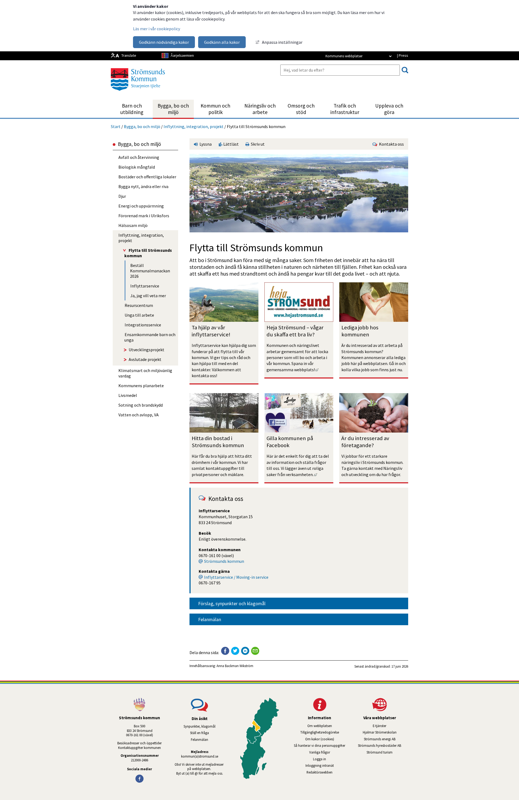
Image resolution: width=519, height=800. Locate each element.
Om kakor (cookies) (319, 739)
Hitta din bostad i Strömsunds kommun (218, 442)
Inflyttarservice (144, 286)
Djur (122, 196)
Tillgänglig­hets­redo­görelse (319, 732)
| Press (402, 55)
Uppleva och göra (389, 108)
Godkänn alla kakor (222, 42)
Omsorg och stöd (301, 108)
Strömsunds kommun (224, 561)
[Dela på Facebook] (225, 651)
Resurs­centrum (139, 305)
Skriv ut (257, 144)
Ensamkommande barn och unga (149, 337)
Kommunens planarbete (141, 385)
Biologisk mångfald (136, 167)
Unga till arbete (139, 315)
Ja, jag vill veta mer (148, 295)
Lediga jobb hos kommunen (360, 331)
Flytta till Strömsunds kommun (148, 252)
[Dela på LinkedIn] (245, 651)
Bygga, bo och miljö (173, 108)
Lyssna (205, 144)
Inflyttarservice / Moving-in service (236, 577)
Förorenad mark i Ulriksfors (143, 215)
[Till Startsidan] (138, 92)
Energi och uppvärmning (141, 206)
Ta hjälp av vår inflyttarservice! (211, 331)
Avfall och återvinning (138, 157)
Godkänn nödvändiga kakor (164, 42)
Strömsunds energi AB (386, 739)
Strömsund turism (387, 752)
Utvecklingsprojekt (146, 349)
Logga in (319, 759)
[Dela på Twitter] (235, 651)
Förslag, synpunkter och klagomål (231, 604)
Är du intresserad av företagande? (365, 442)
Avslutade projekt (145, 359)
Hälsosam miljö (133, 225)
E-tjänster (390, 726)
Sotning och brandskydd (140, 405)
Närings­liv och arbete (260, 108)
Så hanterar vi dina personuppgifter (319, 745)
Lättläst (230, 144)
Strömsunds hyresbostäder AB (383, 745)
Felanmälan (209, 619)
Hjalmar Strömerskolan (385, 732)
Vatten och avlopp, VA (138, 414)
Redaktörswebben (319, 772)
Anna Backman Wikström (235, 666)
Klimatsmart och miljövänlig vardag (145, 373)
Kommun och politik (215, 108)
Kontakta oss (390, 144)
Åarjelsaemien (182, 55)
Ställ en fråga (199, 733)
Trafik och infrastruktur (344, 108)
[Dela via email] (255, 651)
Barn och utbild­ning (131, 108)
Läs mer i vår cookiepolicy (156, 28)
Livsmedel (127, 395)
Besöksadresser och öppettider (139, 743)
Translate (128, 55)
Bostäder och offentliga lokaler (147, 176)
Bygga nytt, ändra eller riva (143, 186)
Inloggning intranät (326, 765)
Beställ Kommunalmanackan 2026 (150, 271)
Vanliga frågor (319, 752)
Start (116, 126)
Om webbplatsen (319, 726)
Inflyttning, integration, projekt (194, 126)
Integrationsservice (143, 324)
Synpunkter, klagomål (199, 726)
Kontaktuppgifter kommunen (139, 747)
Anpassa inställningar (282, 42)
